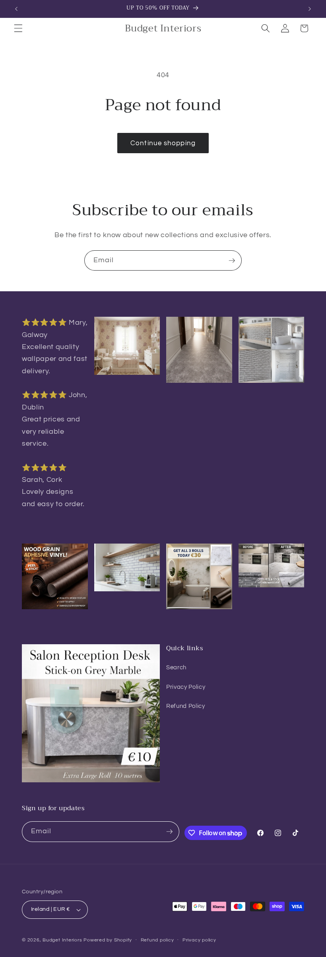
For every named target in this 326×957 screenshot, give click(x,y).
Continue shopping (163, 143)
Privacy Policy (185, 687)
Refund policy (157, 940)
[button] (18, 28)
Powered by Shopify (107, 940)
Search (176, 667)
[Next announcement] (309, 9)
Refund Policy (185, 706)
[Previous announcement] (16, 9)
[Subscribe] (231, 260)
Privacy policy (199, 940)
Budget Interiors (62, 940)
